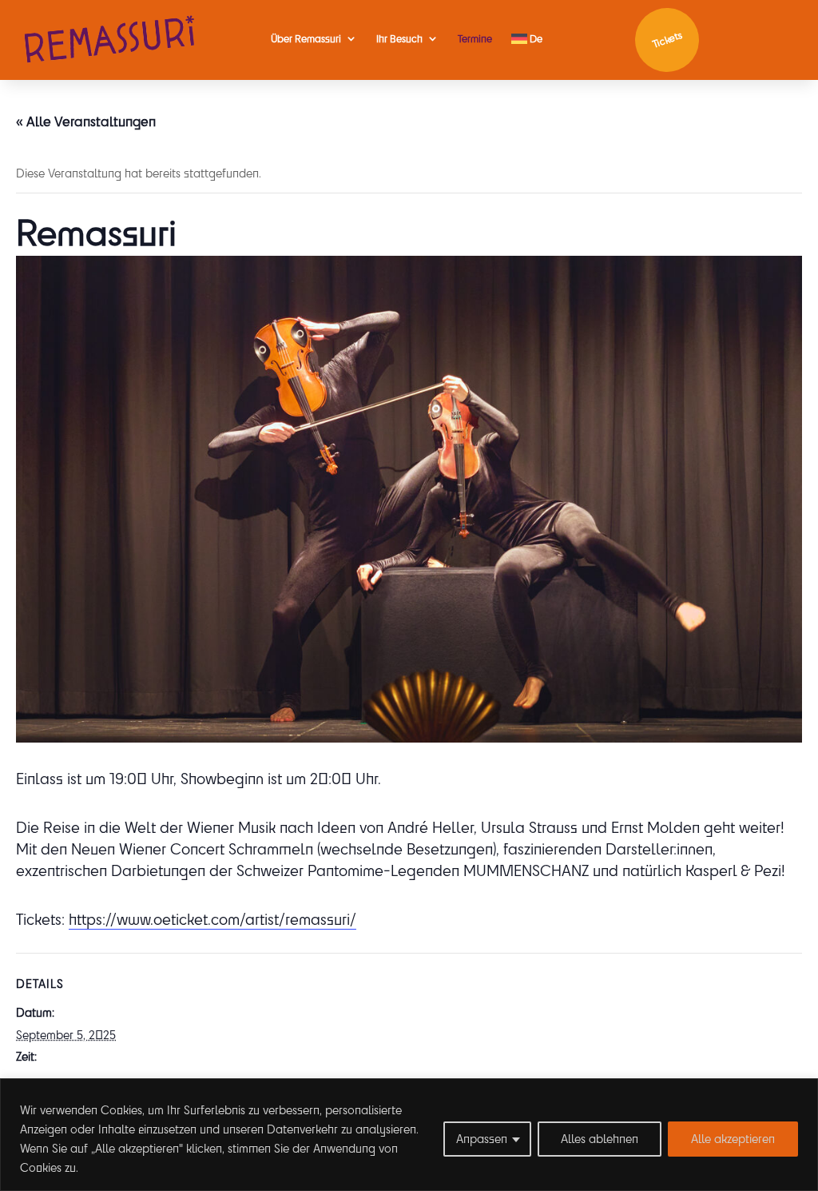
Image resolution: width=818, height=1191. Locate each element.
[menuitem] (527, 38)
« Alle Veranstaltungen (86, 121)
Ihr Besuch (399, 38)
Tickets (666, 39)
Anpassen (481, 1138)
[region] (409, 1134)
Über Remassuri (306, 38)
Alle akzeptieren (733, 1138)
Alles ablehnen (599, 1138)
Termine (475, 38)
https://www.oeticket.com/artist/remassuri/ (212, 919)
